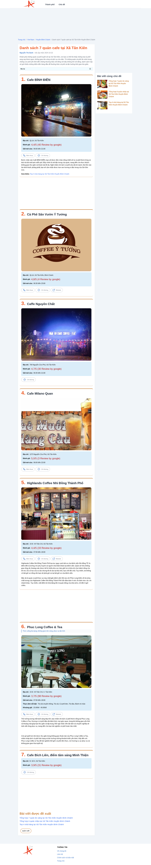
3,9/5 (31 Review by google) (46, 765)
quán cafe (25, 831)
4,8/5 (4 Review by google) (45, 279)
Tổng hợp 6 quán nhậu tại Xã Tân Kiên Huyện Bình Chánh (45, 821)
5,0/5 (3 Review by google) (45, 458)
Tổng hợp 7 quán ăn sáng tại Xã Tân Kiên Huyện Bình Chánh (46, 818)
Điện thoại (29, 155)
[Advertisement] (75, 22)
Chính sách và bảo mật (65, 857)
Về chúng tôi (61, 851)
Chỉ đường (44, 155)
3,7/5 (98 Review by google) (46, 696)
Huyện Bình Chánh (43, 40)
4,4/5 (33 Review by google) (46, 548)
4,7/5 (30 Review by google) (46, 368)
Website (58, 290)
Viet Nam (30, 40)
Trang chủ (21, 40)
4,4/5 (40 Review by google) (46, 144)
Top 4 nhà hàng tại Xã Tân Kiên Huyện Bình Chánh (49, 174)
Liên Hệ (60, 854)
